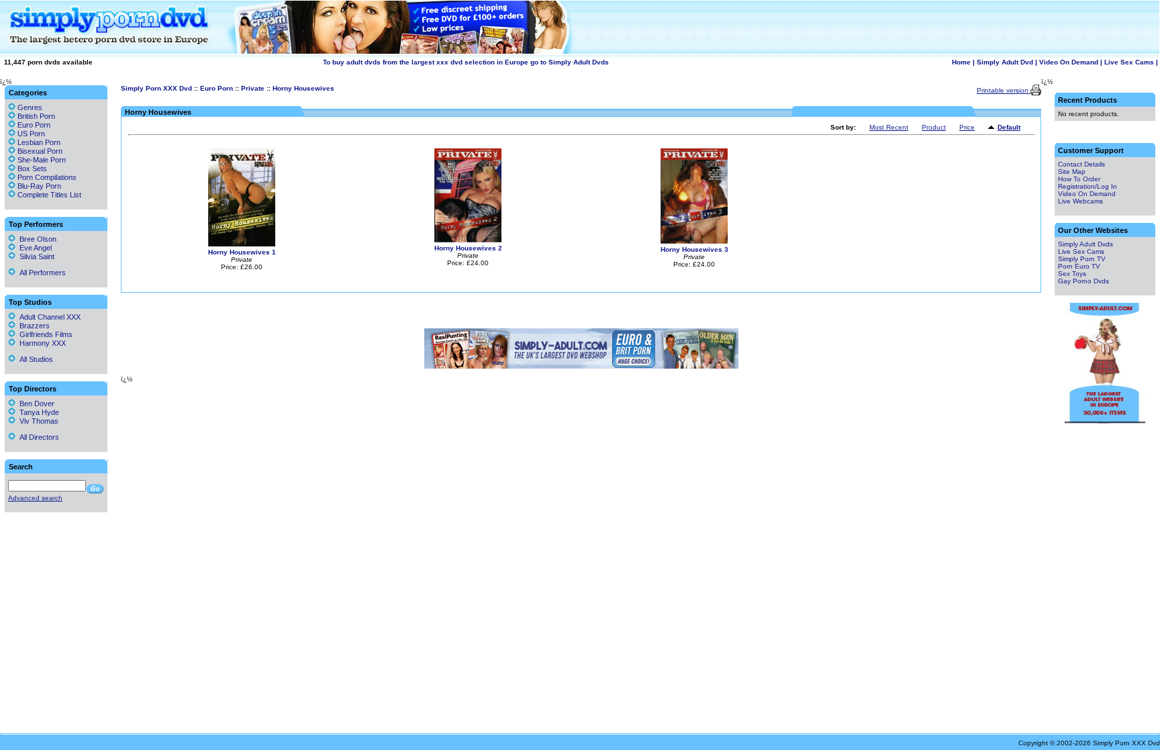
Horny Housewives (303, 88)
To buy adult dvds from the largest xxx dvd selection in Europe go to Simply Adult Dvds (466, 62)
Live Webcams (1080, 201)
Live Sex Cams (1129, 62)
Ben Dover (34, 404)
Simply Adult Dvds (1085, 244)
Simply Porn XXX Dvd (156, 88)
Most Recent (888, 127)
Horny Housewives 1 (242, 252)
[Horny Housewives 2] (467, 240)
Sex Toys (1072, 273)
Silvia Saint (34, 256)
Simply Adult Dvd (1005, 62)
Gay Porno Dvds (1083, 281)
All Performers (40, 273)
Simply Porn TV (1082, 259)
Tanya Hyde (37, 412)
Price (967, 127)
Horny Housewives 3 (694, 249)
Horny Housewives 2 (468, 248)
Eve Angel (33, 248)
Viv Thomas (36, 421)
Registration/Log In (1087, 186)
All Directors (37, 437)
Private (252, 88)
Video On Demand (1068, 62)
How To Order (1079, 179)
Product (934, 127)
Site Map (1071, 171)
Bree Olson (35, 239)
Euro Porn (216, 88)
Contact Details (1081, 164)
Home (961, 62)
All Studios (34, 359)
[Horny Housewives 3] (694, 241)
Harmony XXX (40, 343)
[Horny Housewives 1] (241, 244)
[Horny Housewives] (993, 128)
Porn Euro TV (1079, 266)
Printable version (1003, 90)
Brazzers (32, 326)
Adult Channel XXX (48, 317)
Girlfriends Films (43, 334)
